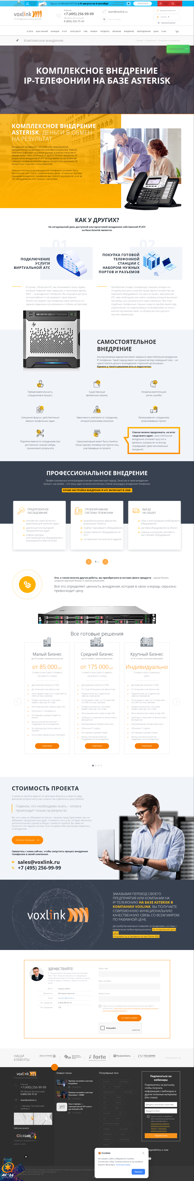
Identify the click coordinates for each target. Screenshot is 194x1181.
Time (117, 1108)
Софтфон (106, 1139)
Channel (106, 1129)
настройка (123, 1082)
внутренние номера (111, 1124)
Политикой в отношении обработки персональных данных (136, 1008)
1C (129, 1124)
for (104, 1118)
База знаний (42, 31)
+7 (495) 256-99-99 (79, 13)
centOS (118, 1103)
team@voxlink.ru (118, 11)
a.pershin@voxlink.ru (66, 998)
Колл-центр (75, 31)
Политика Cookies (123, 1165)
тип (104, 1108)
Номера (93, 31)
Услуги (30, 31)
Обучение (116, 31)
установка (128, 1092)
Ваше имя (103, 968)
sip (104, 1087)
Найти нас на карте (21, 1128)
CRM (85, 31)
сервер (118, 1097)
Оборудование (144, 31)
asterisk (106, 1082)
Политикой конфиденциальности (115, 1011)
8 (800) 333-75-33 (74, 21)
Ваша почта (104, 993)
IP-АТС (64, 31)
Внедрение (129, 31)
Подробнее (47, 746)
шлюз (117, 1118)
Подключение (109, 1092)
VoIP (104, 1103)
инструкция (124, 1139)
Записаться (142, 3)
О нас (164, 31)
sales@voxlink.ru (39, 862)
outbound (107, 1134)
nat (120, 1113)
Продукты (104, 31)
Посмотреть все (171, 1058)
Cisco (123, 1134)
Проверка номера (176, 49)
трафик (106, 1145)
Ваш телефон (105, 981)
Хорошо (138, 1171)
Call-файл (123, 1129)
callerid (106, 1113)
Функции (55, 31)
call (105, 1097)
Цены (156, 31)
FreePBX (117, 1087)
